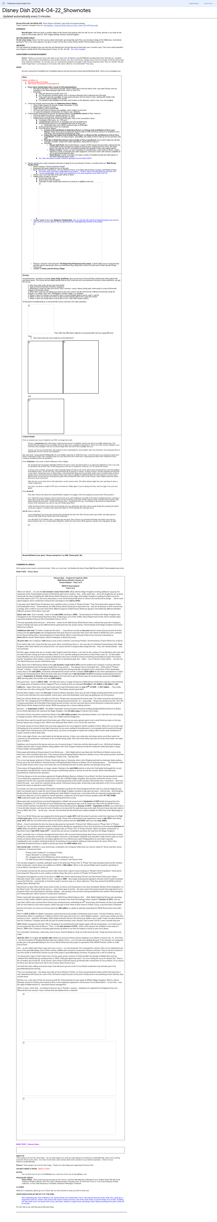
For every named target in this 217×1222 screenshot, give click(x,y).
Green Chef (82, 25)
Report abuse (194, 3)
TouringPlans (48, 25)
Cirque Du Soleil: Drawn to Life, (66, 25)
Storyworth (94, 25)
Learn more (208, 3)
